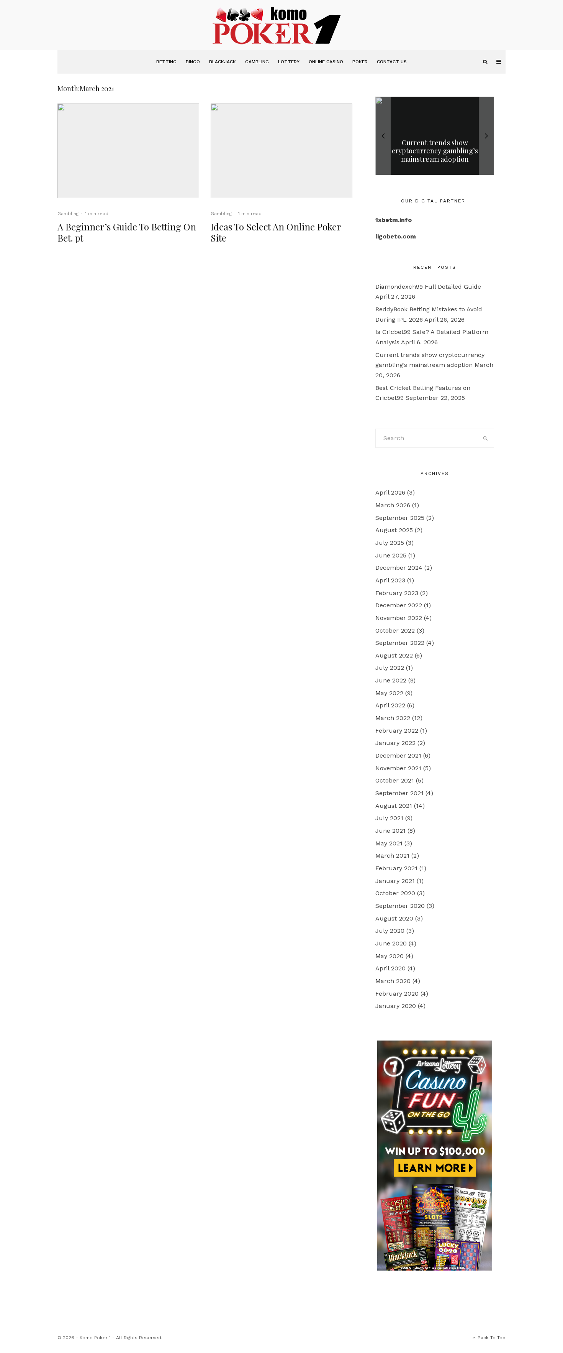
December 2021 (398, 755)
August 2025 (394, 530)
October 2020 (395, 893)
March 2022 (392, 718)
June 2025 (390, 555)
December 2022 (398, 605)
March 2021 (392, 855)
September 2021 (399, 793)
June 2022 (390, 680)
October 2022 (395, 630)
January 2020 (395, 1005)
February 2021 (396, 868)
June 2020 (391, 943)
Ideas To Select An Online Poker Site (276, 232)
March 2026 (392, 505)
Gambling (257, 61)
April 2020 (390, 968)
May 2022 (389, 693)
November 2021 (398, 768)
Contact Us (392, 61)
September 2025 (399, 517)
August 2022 (394, 655)
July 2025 (389, 542)
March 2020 (393, 981)
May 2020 (389, 956)
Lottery (289, 61)
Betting (166, 61)
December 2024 (398, 567)
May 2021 (389, 843)
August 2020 (394, 918)
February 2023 (396, 593)
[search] (486, 438)
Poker (360, 61)
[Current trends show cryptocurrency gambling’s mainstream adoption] (434, 136)
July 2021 (389, 818)
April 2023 (390, 580)
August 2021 (393, 805)
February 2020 (397, 993)
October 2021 (394, 780)
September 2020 (400, 905)
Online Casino (326, 61)
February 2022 (396, 730)
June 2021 (390, 830)
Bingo (193, 61)
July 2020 (389, 930)
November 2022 (398, 617)
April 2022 (390, 705)
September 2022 (399, 642)
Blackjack (222, 61)
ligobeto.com (395, 236)
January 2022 (395, 742)
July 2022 (389, 667)
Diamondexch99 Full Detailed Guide (428, 286)
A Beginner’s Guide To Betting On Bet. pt (126, 232)
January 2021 (395, 880)
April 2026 (390, 492)
